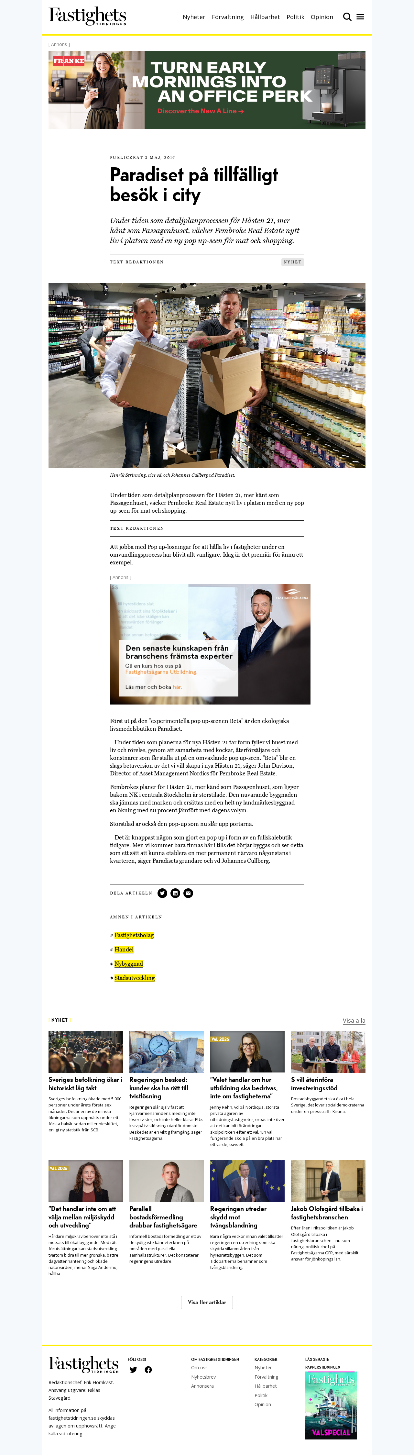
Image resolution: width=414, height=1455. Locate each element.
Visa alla (354, 1020)
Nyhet (293, 262)
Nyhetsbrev (203, 1377)
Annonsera (202, 1386)
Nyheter (194, 17)
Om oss (199, 1367)
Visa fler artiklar (207, 1302)
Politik (295, 17)
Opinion (322, 17)
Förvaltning (228, 17)
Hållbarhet (265, 17)
